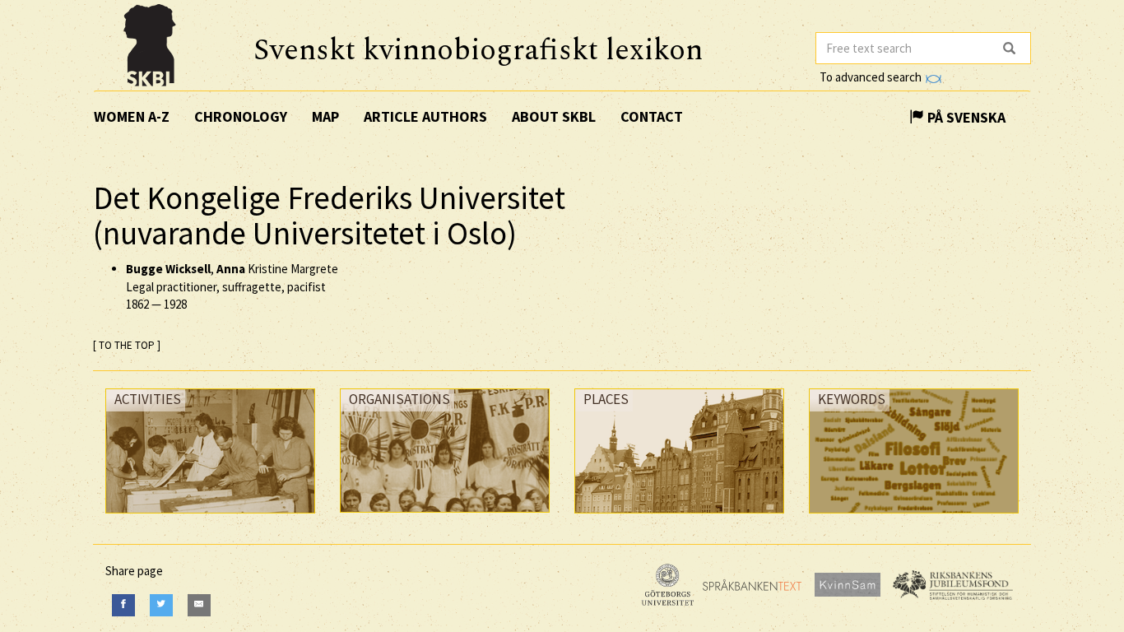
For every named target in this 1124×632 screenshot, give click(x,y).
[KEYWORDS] (914, 517)
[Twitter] (161, 605)
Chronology (240, 116)
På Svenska (965, 117)
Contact (651, 116)
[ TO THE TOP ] (126, 345)
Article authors (425, 116)
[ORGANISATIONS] (445, 516)
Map (325, 116)
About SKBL (554, 116)
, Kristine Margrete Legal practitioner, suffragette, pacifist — (232, 286)
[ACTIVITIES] (210, 517)
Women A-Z (132, 116)
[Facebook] (123, 605)
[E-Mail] (199, 605)
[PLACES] (679, 517)
